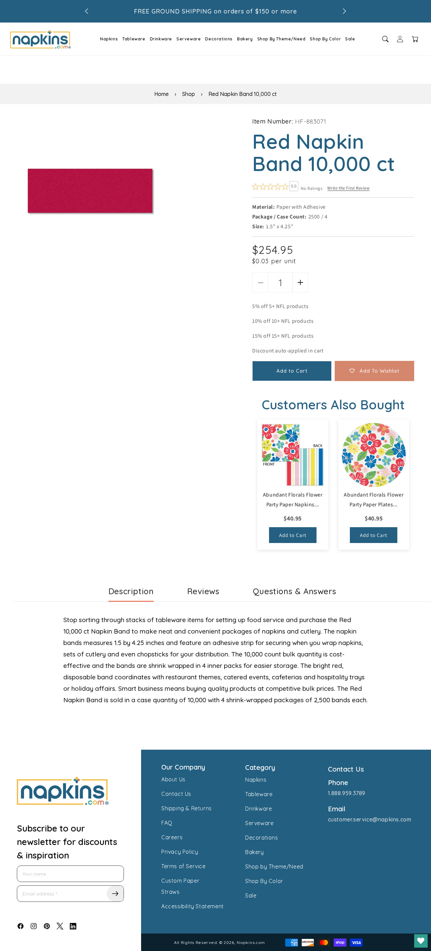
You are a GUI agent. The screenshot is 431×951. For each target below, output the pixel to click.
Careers (172, 837)
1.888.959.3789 (346, 793)
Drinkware (161, 38)
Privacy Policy (179, 851)
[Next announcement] (344, 11)
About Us (173, 779)
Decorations (219, 38)
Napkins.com (251, 942)
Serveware (188, 38)
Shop (188, 94)
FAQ (166, 822)
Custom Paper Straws (180, 886)
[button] (107, 39)
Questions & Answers (294, 591)
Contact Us (176, 793)
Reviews (203, 591)
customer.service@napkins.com (369, 819)
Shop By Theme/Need (281, 38)
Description (131, 591)
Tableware (133, 38)
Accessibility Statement (192, 906)
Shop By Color (325, 38)
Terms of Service (183, 866)
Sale (350, 38)
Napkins (109, 38)
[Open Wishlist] (421, 941)
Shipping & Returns (186, 808)
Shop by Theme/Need (274, 866)
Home (161, 94)
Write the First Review (348, 188)
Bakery (245, 38)
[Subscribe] (115, 894)
